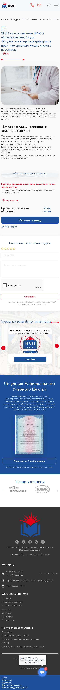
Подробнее (30, 359)
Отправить (30, 296)
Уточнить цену (30, 220)
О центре (6, 598)
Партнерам (7, 616)
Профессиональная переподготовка (20, 639)
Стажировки (8, 620)
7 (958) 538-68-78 (15, 575)
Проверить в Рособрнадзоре (29, 461)
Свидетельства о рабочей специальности (23, 646)
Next (57, 346)
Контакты (6, 609)
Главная (5, 19)
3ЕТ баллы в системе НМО (38, 19)
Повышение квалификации (15, 635)
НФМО (5, 643)
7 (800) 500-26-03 (14, 571)
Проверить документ (12, 602)
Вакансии (6, 613)
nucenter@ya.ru (51, 573)
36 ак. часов (10, 200)
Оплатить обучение (12, 605)
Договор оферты (9, 226)
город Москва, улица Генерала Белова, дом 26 (29, 580)
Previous (3, 348)
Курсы (17, 19)
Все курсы (7, 632)
